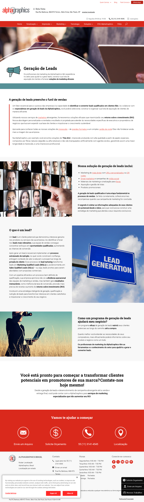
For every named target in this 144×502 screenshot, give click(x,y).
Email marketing (87, 178)
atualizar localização (88, 12)
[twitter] (118, 461)
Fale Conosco (125, 2)
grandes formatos (79, 129)
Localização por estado (27, 468)
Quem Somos (104, 2)
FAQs (119, 24)
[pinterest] (131, 461)
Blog (115, 2)
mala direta (96, 172)
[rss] (114, 466)
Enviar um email (61, 467)
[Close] (77, 477)
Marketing (60, 24)
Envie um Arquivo (134, 486)
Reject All (53, 493)
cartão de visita (105, 129)
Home (19, 24)
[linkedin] (122, 461)
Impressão (46, 24)
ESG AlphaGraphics (105, 24)
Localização (120, 444)
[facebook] (114, 461)
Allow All (70, 493)
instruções (134, 19)
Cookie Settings (10, 493)
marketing (42, 117)
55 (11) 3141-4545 (117, 19)
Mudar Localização (26, 462)
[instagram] (127, 461)
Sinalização (31, 24)
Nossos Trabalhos (134, 492)
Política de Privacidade (126, 499)
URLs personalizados (115, 172)
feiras (118, 181)
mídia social (114, 178)
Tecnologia (75, 24)
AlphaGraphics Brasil (26, 465)
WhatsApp (137, 2)
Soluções (87, 24)
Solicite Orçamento (134, 480)
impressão (62, 129)
